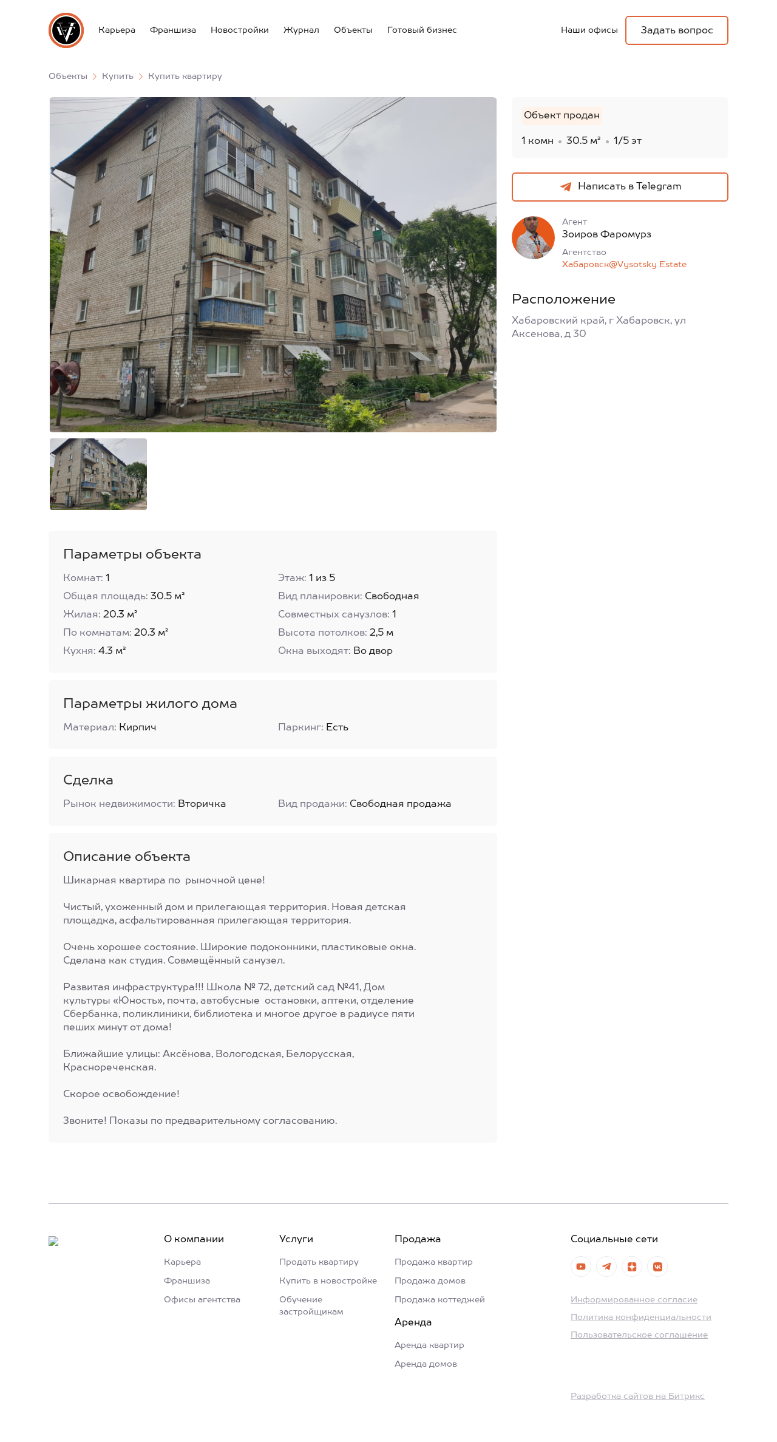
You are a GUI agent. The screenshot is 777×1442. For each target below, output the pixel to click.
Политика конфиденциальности (641, 1317)
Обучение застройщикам (311, 1306)
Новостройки (240, 30)
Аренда (413, 1323)
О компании (194, 1240)
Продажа (418, 1240)
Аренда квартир (429, 1345)
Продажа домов (430, 1281)
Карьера (116, 30)
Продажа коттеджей (440, 1300)
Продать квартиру (319, 1262)
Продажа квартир (434, 1262)
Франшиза (173, 30)
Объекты (353, 30)
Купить (118, 76)
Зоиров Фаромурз (606, 235)
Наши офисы (589, 30)
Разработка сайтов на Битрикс (638, 1396)
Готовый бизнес (422, 30)
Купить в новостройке (328, 1281)
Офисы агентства (202, 1300)
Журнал (301, 30)
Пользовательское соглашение (639, 1335)
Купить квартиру (185, 76)
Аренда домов (426, 1364)
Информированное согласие (634, 1300)
